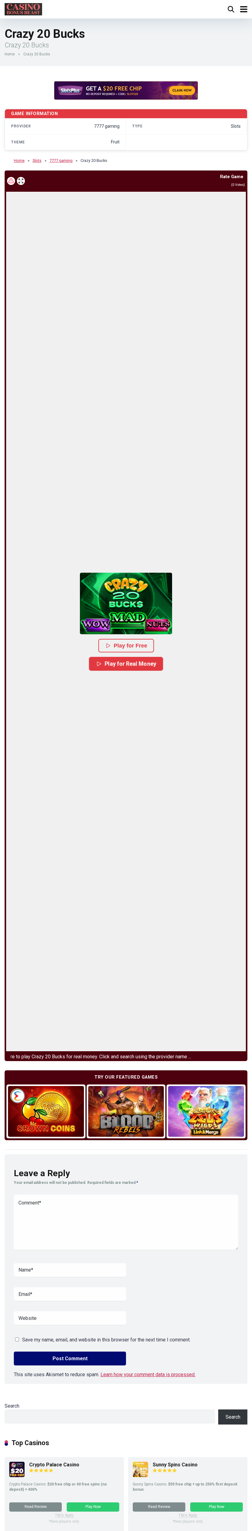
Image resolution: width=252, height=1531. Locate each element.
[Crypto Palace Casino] (17, 1475)
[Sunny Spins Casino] (140, 1475)
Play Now (93, 1507)
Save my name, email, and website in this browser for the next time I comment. (106, 1340)
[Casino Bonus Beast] (23, 8)
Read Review (36, 1507)
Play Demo (45, 1111)
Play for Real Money (130, 663)
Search (12, 1406)
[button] (126, 603)
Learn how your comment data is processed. (147, 1374)
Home (10, 54)
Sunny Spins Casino (175, 1465)
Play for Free (130, 646)
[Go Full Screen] (21, 181)
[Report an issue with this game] (11, 181)
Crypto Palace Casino (54, 1465)
